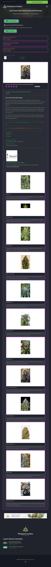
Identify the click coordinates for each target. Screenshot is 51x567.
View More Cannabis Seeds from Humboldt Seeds (18, 91)
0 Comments (37, 86)
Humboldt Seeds (35, 13)
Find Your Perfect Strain (37, 2)
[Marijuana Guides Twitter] (25, 562)
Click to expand (7, 38)
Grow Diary (38, 128)
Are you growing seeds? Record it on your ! (23, 128)
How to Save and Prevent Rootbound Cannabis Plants (15, 542)
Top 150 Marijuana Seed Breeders (21, 13)
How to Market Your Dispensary (16, 546)
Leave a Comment (12, 21)
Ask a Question (11, 31)
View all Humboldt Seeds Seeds (12, 166)
